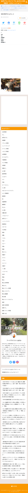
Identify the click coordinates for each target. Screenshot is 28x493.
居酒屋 (3, 140)
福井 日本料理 (5, 305)
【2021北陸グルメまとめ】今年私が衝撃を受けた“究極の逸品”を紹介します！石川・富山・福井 (13, 389)
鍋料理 (3, 204)
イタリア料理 (5, 151)
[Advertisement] (14, 60)
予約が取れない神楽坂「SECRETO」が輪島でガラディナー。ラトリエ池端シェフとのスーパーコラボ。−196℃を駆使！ (14, 8)
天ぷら (3, 207)
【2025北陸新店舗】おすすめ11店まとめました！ (14, 399)
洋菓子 (3, 266)
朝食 (3, 249)
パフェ (3, 260)
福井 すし (4, 307)
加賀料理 (4, 201)
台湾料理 (4, 154)
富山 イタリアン (6, 291)
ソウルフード (5, 215)
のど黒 (3, 210)
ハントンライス (6, 221)
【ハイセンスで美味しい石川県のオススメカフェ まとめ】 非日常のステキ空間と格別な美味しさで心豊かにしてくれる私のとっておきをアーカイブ (13, 417)
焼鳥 (3, 235)
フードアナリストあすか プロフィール (11, 369)
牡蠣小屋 (4, 212)
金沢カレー (4, 218)
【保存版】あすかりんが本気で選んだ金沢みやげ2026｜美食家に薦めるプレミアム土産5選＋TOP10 (13, 423)
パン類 (3, 268)
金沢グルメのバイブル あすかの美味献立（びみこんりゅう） (13, 2)
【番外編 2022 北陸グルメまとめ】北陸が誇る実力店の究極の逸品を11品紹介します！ (13, 442)
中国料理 (4, 159)
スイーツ (4, 263)
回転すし (4, 168)
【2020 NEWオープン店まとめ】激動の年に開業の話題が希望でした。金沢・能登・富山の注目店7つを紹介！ (14, 383)
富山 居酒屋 (5, 293)
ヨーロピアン (5, 157)
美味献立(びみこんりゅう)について (10, 372)
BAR (3, 274)
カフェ (3, 257)
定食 (3, 246)
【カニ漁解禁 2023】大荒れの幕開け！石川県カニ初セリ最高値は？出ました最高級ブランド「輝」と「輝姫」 (14, 404)
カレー (3, 243)
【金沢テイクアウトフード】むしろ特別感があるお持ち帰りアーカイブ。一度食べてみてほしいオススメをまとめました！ (13, 459)
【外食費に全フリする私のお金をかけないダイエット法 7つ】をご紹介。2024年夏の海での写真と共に (13, 436)
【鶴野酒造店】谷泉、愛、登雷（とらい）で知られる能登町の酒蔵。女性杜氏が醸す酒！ (13, 465)
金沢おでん (4, 137)
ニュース (8, 6)
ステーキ (4, 226)
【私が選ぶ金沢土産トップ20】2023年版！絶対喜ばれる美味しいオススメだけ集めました (14, 447)
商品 (3, 277)
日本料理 (4, 132)
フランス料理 (5, 143)
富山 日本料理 (5, 282)
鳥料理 (3, 196)
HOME (15, 486)
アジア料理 (4, 162)
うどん (3, 238)
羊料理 (3, 165)
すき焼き (4, 229)
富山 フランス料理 (6, 288)
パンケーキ (4, 271)
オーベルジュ (5, 185)
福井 (3, 302)
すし (3, 134)
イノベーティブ (6, 145)
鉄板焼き (4, 224)
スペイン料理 (5, 148)
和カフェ (4, 252)
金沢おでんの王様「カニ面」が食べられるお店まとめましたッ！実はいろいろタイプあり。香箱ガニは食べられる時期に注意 (13, 475)
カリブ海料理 (5, 193)
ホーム (3, 6)
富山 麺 (4, 296)
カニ (3, 179)
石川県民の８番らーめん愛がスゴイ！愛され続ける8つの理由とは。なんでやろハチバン (13, 469)
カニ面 (3, 187)
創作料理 (4, 173)
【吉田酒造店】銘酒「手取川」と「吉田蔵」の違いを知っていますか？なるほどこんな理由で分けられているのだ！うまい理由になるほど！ (13, 430)
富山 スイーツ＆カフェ (7, 299)
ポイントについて (11, 30)
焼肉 (3, 232)
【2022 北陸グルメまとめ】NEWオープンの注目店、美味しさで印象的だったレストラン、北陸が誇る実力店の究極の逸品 (13, 394)
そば (3, 240)
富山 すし (4, 285)
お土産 (3, 171)
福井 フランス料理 (6, 310)
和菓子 (3, 254)
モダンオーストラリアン (8, 190)
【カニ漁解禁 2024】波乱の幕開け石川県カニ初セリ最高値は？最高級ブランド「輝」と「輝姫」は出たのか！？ (14, 410)
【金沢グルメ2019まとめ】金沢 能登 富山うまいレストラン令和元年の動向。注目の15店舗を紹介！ (13, 452)
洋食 (3, 182)
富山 (3, 279)
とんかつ (4, 176)
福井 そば (4, 313)
